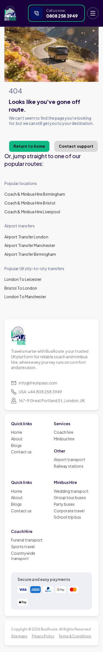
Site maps (19, 636)
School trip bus (67, 516)
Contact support (76, 146)
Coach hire (64, 432)
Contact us (21, 451)
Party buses (64, 504)
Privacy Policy (43, 636)
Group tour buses (70, 497)
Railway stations (68, 466)
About (17, 438)
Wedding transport (71, 491)
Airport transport (69, 459)
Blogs (16, 445)
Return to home (29, 146)
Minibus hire (64, 438)
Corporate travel (69, 510)
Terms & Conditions (75, 636)
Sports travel (23, 546)
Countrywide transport (23, 556)
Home (16, 432)
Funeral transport (27, 539)
